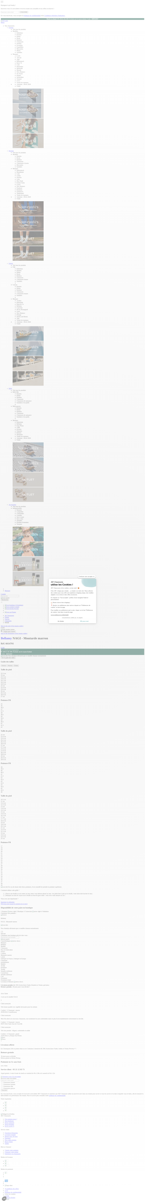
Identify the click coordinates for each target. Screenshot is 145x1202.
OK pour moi (84, 621)
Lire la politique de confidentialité (60, 615)
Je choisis (61, 621)
